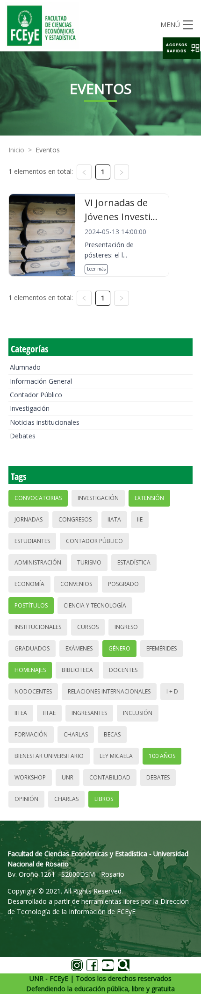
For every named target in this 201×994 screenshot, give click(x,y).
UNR (67, 777)
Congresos (75, 519)
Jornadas (28, 519)
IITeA (20, 713)
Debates (23, 435)
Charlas (76, 734)
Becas (112, 734)
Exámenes (79, 648)
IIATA (114, 519)
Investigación (30, 408)
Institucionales (37, 627)
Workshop (30, 777)
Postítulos (31, 605)
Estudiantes (32, 541)
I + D (172, 691)
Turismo (89, 562)
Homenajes (30, 670)
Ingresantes (89, 713)
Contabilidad (109, 777)
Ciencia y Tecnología (95, 605)
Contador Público (36, 394)
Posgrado (123, 584)
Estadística (134, 562)
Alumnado (25, 367)
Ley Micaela (116, 756)
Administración (37, 562)
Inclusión (137, 713)
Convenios (76, 584)
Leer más (96, 268)
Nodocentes (33, 691)
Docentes (123, 670)
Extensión (149, 498)
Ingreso (126, 627)
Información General (41, 381)
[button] (181, 48)
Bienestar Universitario (49, 756)
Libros (103, 799)
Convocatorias (38, 498)
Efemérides (161, 648)
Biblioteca (77, 670)
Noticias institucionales (44, 422)
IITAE (49, 713)
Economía (29, 584)
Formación (31, 734)
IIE (140, 519)
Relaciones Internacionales (109, 691)
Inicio (16, 149)
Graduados (32, 648)
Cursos (88, 627)
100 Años (162, 756)
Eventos (48, 149)
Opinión (26, 799)
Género (119, 648)
